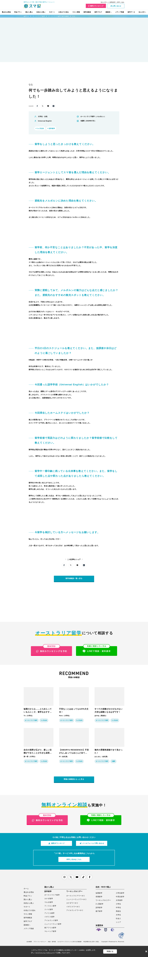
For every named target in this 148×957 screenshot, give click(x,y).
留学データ (131, 12)
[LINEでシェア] (48, 106)
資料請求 (112, 2)
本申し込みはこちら (74, 859)
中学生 (118, 907)
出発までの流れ (63, 12)
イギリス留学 (49, 917)
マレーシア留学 (50, 931)
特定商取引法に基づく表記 (91, 941)
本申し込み (120, 2)
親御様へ (109, 12)
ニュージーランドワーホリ (76, 899)
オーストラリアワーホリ (75, 896)
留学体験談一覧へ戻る (74, 578)
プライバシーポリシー (40, 941)
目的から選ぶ (40, 12)
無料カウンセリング (96, 6)
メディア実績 (119, 12)
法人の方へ (104, 2)
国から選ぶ (29, 12)
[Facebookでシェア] (37, 106)
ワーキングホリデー (103, 900)
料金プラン (18, 12)
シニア (118, 922)
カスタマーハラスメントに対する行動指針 (69, 941)
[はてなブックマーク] (53, 106)
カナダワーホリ (72, 903)
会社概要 (29, 941)
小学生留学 (120, 893)
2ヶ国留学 (99, 904)
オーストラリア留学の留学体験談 (58, 16)
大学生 (118, 915)
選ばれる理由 (6, 12)
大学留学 (119, 900)
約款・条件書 (52, 941)
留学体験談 (87, 12)
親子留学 (99, 911)
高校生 (118, 911)
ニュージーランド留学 (52, 924)
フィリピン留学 (50, 906)
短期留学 (99, 893)
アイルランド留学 (51, 920)
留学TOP (26, 16)
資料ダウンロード (58, 843)
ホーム (26, 888)
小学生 (118, 904)
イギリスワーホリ (73, 906)
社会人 (118, 918)
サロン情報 (76, 12)
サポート (52, 12)
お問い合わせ (116, 6)
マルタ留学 (48, 902)
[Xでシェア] (43, 106)
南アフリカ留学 (50, 928)
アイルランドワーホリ (74, 910)
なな (73, 16)
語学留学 (99, 907)
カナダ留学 (48, 898)
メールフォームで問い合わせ (93, 843)
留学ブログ (98, 12)
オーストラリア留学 (39, 16)
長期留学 (99, 896)
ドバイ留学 (48, 909)
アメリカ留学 (49, 913)
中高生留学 (120, 896)
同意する (110, 951)
